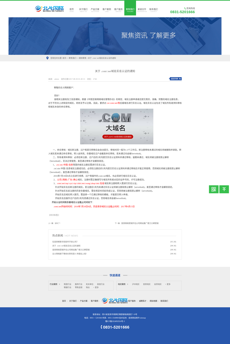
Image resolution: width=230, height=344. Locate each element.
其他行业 (100, 284)
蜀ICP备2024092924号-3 (115, 321)
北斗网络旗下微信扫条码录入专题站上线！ (70, 254)
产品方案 (95, 10)
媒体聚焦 (82, 58)
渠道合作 (142, 10)
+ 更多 (96, 287)
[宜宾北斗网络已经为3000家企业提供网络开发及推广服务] (115, 36)
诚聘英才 (142, 301)
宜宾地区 (147, 284)
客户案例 (106, 10)
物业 (88, 287)
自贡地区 (158, 284)
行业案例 (53, 284)
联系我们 (153, 10)
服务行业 (78, 284)
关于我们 (83, 10)
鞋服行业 (67, 287)
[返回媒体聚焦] (175, 78)
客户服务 (118, 10)
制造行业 (67, 284)
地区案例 (121, 284)
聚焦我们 (130, 10)
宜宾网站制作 (134, 318)
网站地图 (153, 301)
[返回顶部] (224, 189)
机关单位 (89, 284)
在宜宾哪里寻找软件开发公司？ (65, 242)
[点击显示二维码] (214, 189)
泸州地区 (135, 284)
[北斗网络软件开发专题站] (115, 300)
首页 (71, 10)
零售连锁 (78, 287)
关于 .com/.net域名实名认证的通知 (66, 246)
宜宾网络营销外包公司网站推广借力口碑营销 (140, 223)
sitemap (143, 318)
